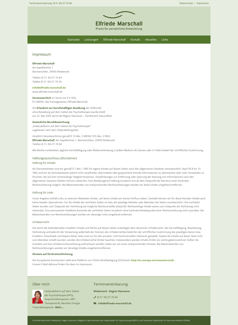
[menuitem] (186, 3)
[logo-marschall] (119, 21)
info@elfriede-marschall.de (49, 87)
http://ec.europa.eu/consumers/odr (152, 260)
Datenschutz (186, 3)
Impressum (203, 3)
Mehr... (59, 307)
